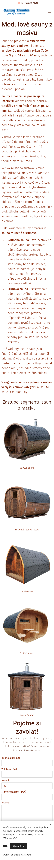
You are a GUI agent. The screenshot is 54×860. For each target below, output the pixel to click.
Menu (49, 12)
